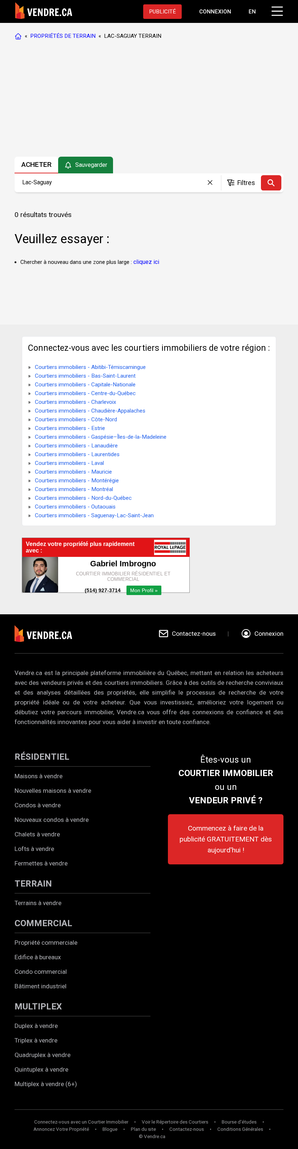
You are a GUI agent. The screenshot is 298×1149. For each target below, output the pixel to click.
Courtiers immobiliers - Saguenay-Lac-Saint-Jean (94, 515)
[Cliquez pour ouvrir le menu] (276, 10)
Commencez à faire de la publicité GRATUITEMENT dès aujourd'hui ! (226, 839)
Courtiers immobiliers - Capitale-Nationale (85, 384)
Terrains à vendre (38, 903)
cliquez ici (146, 261)
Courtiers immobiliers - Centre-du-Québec (85, 393)
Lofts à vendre (34, 848)
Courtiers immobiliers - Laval (69, 463)
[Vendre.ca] (48, 633)
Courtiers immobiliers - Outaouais (75, 506)
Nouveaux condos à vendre (52, 819)
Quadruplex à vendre (43, 1054)
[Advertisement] (148, 100)
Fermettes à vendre (41, 863)
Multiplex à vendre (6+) (46, 1084)
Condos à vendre (38, 805)
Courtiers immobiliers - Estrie (70, 428)
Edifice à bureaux (38, 957)
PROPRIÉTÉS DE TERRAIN (63, 36)
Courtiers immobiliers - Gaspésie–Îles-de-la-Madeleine (100, 437)
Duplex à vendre (36, 1025)
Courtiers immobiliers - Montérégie (77, 480)
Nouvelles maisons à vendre (53, 790)
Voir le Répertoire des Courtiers (175, 1122)
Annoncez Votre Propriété (61, 1129)
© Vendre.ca (152, 1136)
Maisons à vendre (39, 776)
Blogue (109, 1129)
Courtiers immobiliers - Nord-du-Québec (83, 498)
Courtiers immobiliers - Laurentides (77, 454)
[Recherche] (271, 182)
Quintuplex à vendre (41, 1069)
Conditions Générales (240, 1129)
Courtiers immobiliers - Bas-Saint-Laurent (85, 376)
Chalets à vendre (37, 834)
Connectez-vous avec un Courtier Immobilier (81, 1122)
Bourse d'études (239, 1122)
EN (252, 11)
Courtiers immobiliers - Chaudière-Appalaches (90, 410)
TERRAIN (33, 883)
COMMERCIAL (43, 923)
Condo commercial (41, 971)
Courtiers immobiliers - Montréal (74, 489)
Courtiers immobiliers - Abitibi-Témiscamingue (90, 367)
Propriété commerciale (46, 942)
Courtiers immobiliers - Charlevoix (75, 402)
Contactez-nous (186, 1129)
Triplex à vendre (36, 1040)
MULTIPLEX (38, 1006)
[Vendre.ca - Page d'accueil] (20, 36)
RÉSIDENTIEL (42, 756)
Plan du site (143, 1129)
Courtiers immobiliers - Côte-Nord (76, 419)
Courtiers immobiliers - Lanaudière (76, 445)
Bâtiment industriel (41, 986)
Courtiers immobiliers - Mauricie (73, 472)
